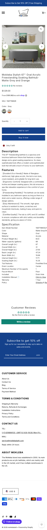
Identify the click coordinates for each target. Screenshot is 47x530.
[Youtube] (10, 516)
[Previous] (5, 46)
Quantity (5, 121)
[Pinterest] (6, 516)
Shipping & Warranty (10, 404)
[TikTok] (15, 516)
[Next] (41, 46)
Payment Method (9, 392)
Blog (3, 385)
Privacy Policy (7, 413)
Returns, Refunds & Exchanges (14, 407)
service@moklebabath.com (13, 441)
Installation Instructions (11, 410)
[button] (7, 86)
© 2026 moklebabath (9, 527)
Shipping (39, 283)
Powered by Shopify (26, 527)
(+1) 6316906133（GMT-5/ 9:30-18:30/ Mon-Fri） (21, 433)
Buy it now (23, 138)
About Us (5, 379)
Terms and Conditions (10, 417)
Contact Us (6, 382)
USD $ (12, 491)
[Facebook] (3, 516)
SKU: (4, 101)
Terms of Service (9, 388)
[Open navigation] (9, 13)
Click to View (41, 277)
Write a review (23, 321)
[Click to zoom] (41, 29)
